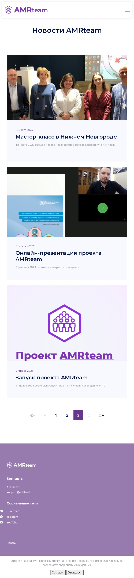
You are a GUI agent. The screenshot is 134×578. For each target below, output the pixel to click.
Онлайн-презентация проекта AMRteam (59, 256)
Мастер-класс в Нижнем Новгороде (66, 136)
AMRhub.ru (13, 487)
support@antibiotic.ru (20, 492)
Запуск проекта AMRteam (52, 377)
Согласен (58, 572)
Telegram (12, 516)
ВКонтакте (13, 511)
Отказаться (75, 572)
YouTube (12, 522)
